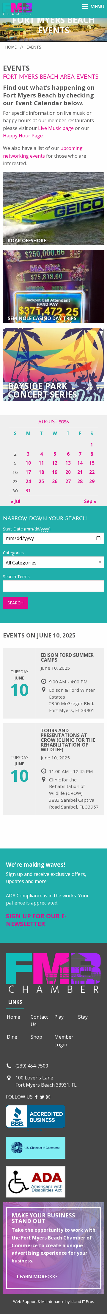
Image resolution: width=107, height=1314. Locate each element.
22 (92, 472)
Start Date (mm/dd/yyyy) (27, 529)
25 (41, 481)
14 (80, 463)
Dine (12, 1037)
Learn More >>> (37, 1276)
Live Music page (56, 128)
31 (28, 491)
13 (68, 463)
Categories (13, 553)
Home (11, 47)
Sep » (90, 501)
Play (59, 1017)
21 (80, 472)
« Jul (15, 501)
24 (28, 481)
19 (54, 472)
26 (54, 481)
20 (68, 472)
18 (41, 472)
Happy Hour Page (23, 135)
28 (80, 481)
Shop (36, 1037)
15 (92, 463)
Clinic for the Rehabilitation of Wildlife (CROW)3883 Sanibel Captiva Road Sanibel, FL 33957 (74, 793)
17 (28, 472)
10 (28, 463)
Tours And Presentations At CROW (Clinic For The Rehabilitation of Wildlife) (68, 740)
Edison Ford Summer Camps (67, 657)
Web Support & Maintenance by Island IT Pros (53, 1301)
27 (68, 481)
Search (15, 603)
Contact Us (39, 1021)
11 (41, 463)
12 (54, 463)
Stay (83, 1017)
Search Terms (16, 576)
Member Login (63, 1041)
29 (92, 481)
